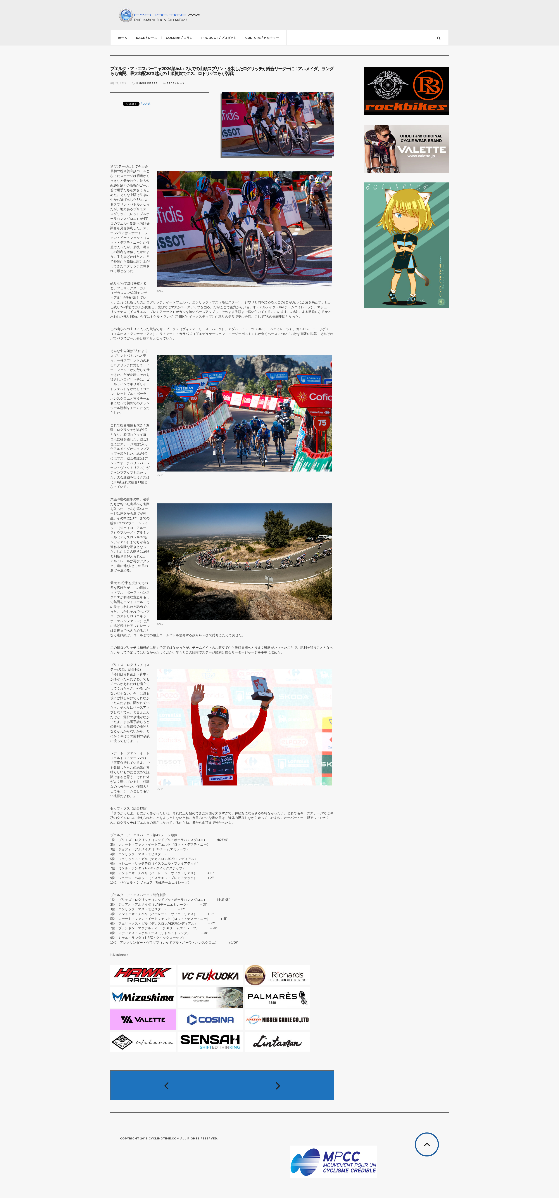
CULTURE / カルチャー (262, 38)
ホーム (122, 38)
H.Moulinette (147, 83)
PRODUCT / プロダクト (218, 38)
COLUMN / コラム (179, 38)
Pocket (145, 103)
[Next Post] (278, 1085)
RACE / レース (146, 38)
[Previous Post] (166, 1085)
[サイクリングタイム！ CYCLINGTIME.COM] (159, 15)
